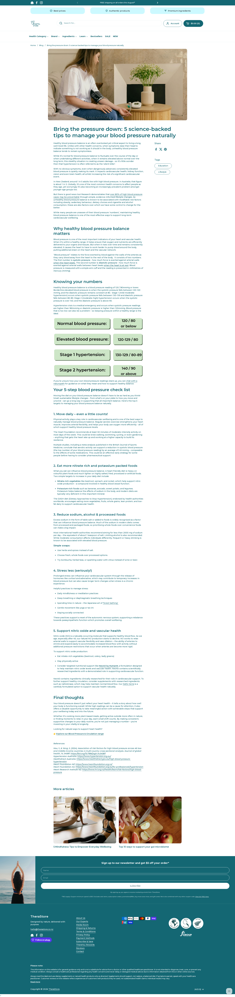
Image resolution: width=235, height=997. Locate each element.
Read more (35, 982)
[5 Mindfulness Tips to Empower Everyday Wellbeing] (84, 819)
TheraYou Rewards (85, 945)
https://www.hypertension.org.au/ (94, 756)
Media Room (82, 925)
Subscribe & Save (84, 941)
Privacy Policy (83, 935)
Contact (80, 951)
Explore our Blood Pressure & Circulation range (80, 734)
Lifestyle (162, 172)
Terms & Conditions (86, 931)
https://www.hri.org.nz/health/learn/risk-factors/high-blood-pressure (97, 771)
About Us (80, 918)
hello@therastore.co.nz (41, 929)
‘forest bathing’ (110, 603)
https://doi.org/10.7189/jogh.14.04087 (88, 753)
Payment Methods (85, 938)
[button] (193, 23)
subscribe (135, 886)
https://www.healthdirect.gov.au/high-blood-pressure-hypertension (92, 760)
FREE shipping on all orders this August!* (117, 3)
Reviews (80, 948)
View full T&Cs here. (202, 896)
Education (163, 165)
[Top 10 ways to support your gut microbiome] (150, 819)
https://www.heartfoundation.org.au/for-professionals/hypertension (109, 767)
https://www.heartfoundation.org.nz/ (94, 764)
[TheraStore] (35, 23)
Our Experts (82, 921)
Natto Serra (128, 684)
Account (175, 23)
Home (33, 45)
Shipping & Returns (86, 928)
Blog (41, 45)
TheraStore (54, 989)
